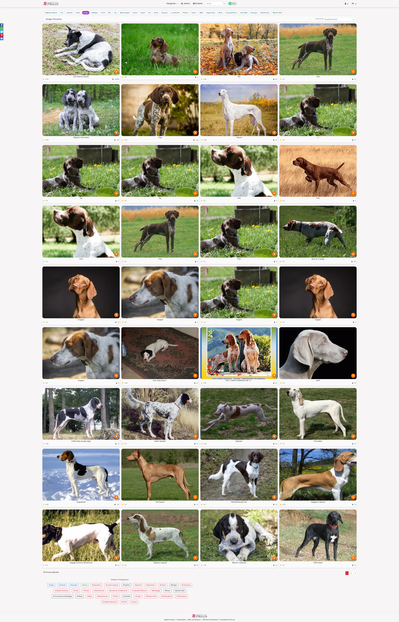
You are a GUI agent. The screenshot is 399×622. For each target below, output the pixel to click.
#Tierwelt (62, 585)
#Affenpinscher (102, 596)
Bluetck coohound (239, 563)
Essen (194, 13)
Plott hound (318, 563)
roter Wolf (243, 13)
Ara (115, 13)
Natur (156, 13)
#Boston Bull (179, 591)
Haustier (70, 13)
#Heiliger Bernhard (110, 602)
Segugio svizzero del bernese (81, 563)
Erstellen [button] (199, 3)
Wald (201, 13)
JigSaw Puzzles (169, 619)
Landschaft (175, 13)
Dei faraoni (160, 502)
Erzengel (254, 13)
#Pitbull (79, 596)
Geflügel (94, 13)
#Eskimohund (99, 591)
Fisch (103, 13)
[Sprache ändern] (354, 4)
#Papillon (126, 585)
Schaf (143, 13)
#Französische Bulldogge (62, 596)
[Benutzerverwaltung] (346, 4)
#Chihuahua (186, 585)
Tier (61, 13)
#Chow (134, 602)
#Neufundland (166, 596)
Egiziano (239, 441)
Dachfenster (264, 13)
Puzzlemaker (181, 619)
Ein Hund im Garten (81, 77)
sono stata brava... (160, 380)
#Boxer (167, 591)
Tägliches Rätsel (51, 13)
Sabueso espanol (160, 563)
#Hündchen (150, 585)
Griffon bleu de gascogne (81, 441)
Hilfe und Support (194, 619)
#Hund (84, 585)
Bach (220, 13)
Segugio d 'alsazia (318, 502)
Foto (318, 77)
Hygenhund (81, 502)
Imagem (81, 320)
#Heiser (86, 591)
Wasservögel (124, 13)
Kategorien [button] (172, 3)
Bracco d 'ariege (318, 259)
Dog (160, 137)
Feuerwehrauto (231, 13)
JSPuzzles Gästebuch (210, 619)
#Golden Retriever (61, 591)
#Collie (76, 591)
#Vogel (51, 585)
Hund (78, 13)
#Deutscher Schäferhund (118, 591)
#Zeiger (138, 596)
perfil (318, 380)
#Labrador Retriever (139, 591)
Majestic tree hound (81, 137)
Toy (239, 77)
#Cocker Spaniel (112, 585)
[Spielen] (116, 72)
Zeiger (85, 13)
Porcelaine (318, 441)
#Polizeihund (181, 596)
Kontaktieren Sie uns (227, 619)
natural (239, 137)
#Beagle (174, 585)
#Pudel (124, 602)
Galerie (186, 3)
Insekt (135, 13)
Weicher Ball (277, 13)
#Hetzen (163, 585)
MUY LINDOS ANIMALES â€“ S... (239, 380)
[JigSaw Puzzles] (50, 3)
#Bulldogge (156, 591)
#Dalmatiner (96, 585)
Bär (109, 13)
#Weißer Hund (151, 596)
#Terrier (115, 596)
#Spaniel (138, 585)
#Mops (89, 596)
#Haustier (73, 585)
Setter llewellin (160, 441)
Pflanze (185, 13)
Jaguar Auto (210, 13)
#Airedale (126, 596)
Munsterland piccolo (239, 502)
